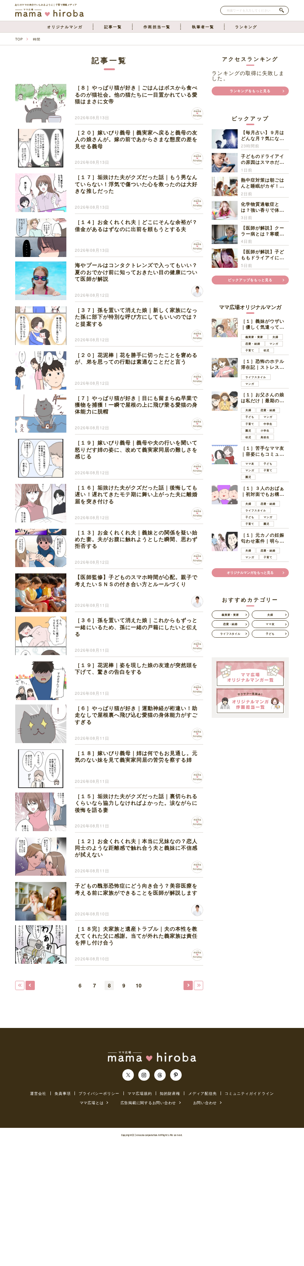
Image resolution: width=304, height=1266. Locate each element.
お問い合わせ (205, 1102)
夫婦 (275, 337)
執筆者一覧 (203, 26)
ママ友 (249, 463)
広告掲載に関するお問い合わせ (148, 1102)
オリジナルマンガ (65, 26)
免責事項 (62, 1093)
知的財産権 (170, 1093)
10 (139, 985)
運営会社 (38, 1093)
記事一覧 (113, 26)
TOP (19, 39)
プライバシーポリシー (99, 1093)
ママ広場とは (92, 1102)
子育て (249, 350)
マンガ (274, 343)
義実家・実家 (254, 337)
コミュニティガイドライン (249, 1093)
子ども (249, 417)
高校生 (265, 437)
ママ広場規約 (140, 1093)
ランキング (246, 26)
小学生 (265, 430)
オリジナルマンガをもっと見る (250, 572)
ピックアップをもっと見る (250, 279)
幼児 (267, 350)
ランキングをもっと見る (250, 90)
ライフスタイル (255, 377)
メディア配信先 (202, 1093)
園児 (248, 430)
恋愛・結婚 (252, 343)
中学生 (268, 424)
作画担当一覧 (156, 26)
